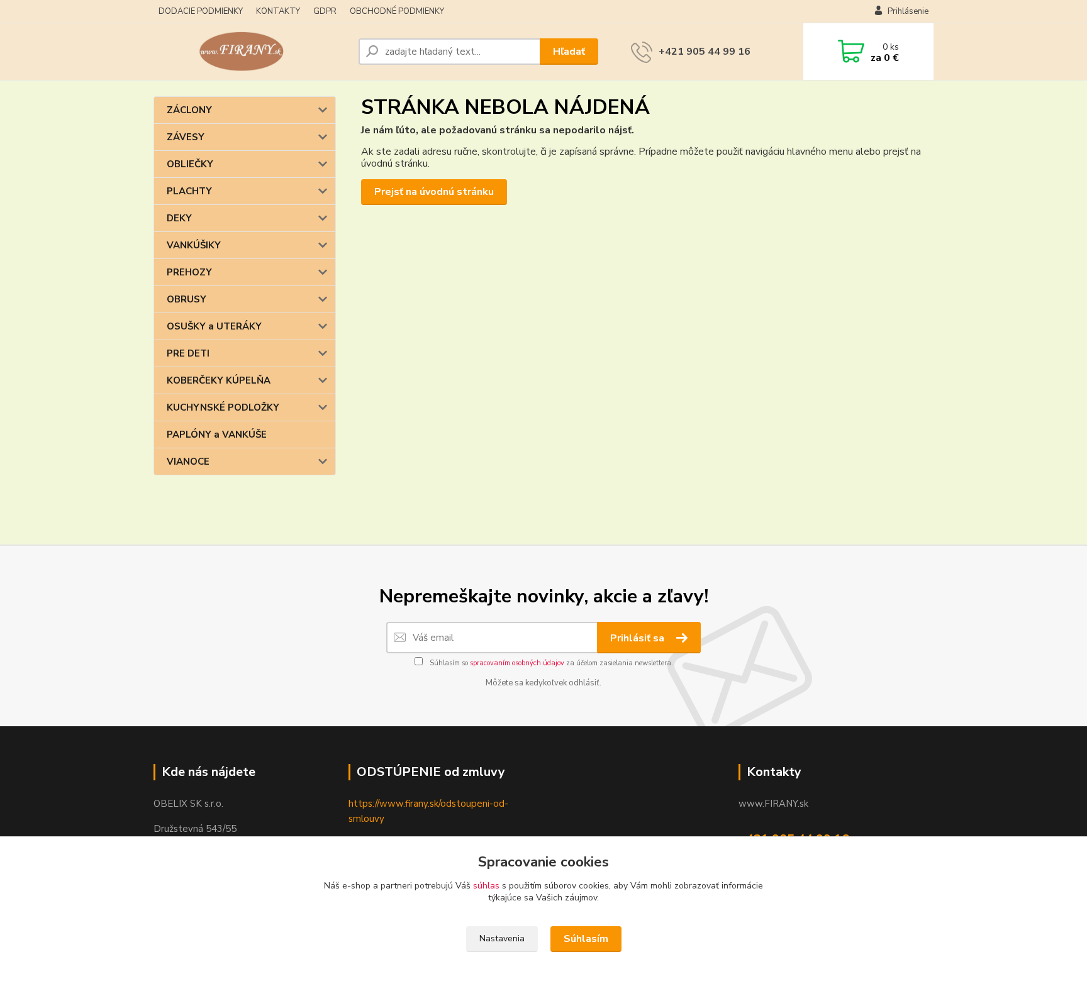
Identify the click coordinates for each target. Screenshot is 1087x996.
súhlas (486, 886)
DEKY (179, 218)
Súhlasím (586, 939)
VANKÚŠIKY (194, 245)
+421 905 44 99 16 (704, 51)
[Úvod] (250, 51)
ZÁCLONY (189, 110)
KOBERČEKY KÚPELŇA (218, 380)
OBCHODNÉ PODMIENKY (397, 11)
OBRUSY (186, 299)
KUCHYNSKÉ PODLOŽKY (223, 407)
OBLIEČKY (190, 164)
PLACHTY (189, 191)
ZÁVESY (185, 137)
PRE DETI (188, 353)
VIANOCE (188, 461)
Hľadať (569, 51)
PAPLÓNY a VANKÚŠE (217, 434)
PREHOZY (189, 272)
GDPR (325, 11)
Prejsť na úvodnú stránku (434, 192)
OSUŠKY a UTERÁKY (214, 326)
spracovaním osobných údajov (517, 663)
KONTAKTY (278, 11)
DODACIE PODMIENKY (201, 11)
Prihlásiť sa (638, 638)
